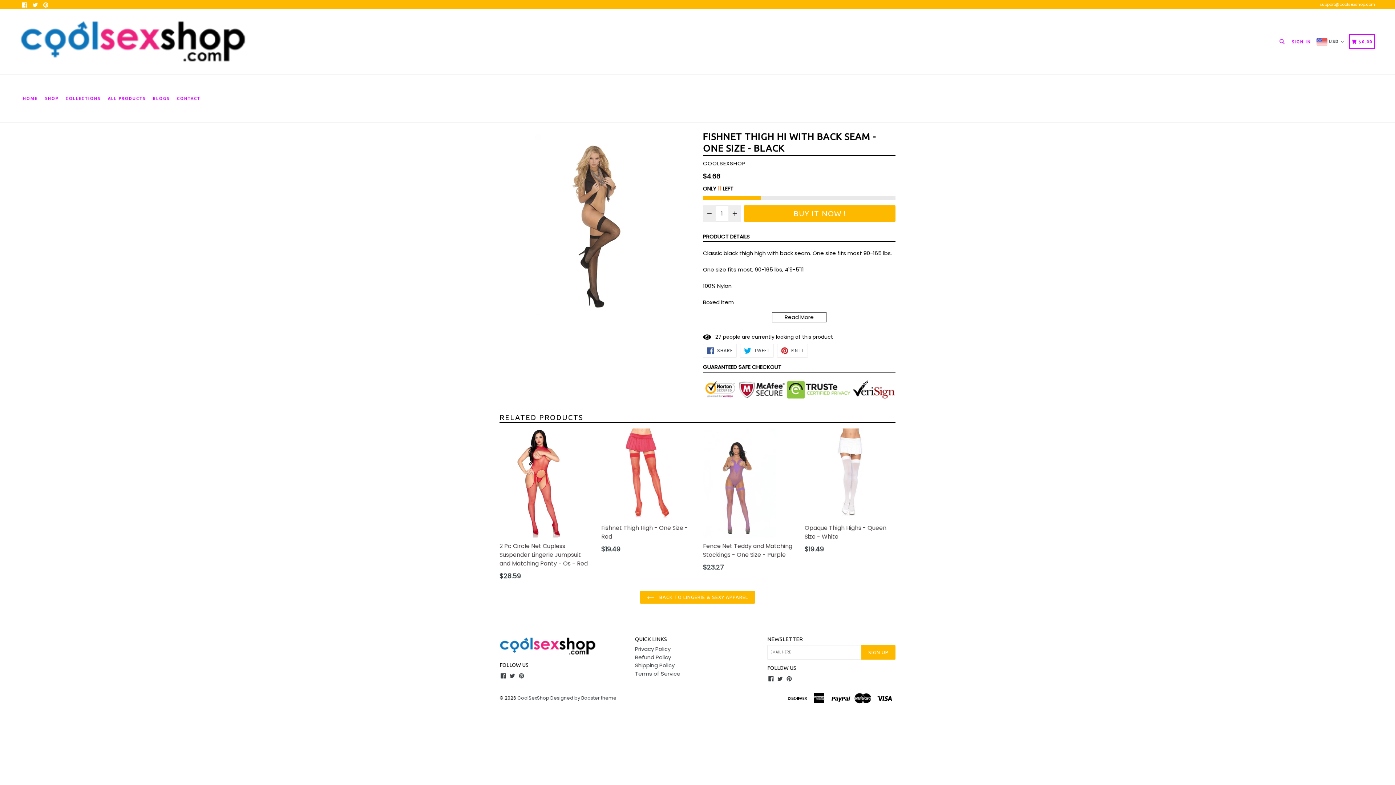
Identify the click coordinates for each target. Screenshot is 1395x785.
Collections (83, 98)
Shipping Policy (655, 665)
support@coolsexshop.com (1347, 4)
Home (30, 98)
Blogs (161, 98)
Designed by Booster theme (583, 698)
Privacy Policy (653, 649)
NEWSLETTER (785, 639)
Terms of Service (657, 673)
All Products (127, 98)
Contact (189, 98)
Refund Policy (653, 657)
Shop (51, 98)
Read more (799, 317)
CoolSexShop (533, 698)
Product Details (726, 236)
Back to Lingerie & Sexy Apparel (703, 597)
